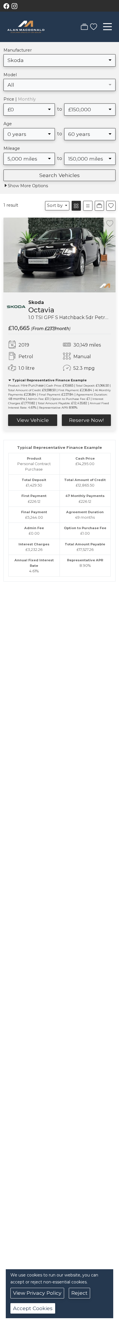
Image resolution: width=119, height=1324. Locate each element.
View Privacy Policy (37, 1293)
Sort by (55, 205)
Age (7, 123)
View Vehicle (33, 420)
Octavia (41, 310)
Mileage (11, 148)
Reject (79, 1293)
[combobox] (59, 60)
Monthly (27, 99)
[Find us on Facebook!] (7, 6)
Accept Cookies (33, 1308)
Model (10, 74)
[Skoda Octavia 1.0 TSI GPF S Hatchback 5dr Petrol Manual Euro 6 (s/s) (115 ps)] (59, 254)
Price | (19, 99)
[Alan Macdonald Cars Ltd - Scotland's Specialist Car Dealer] (25, 26)
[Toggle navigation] (107, 26)
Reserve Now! (86, 420)
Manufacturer (17, 50)
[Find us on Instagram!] (16, 6)
